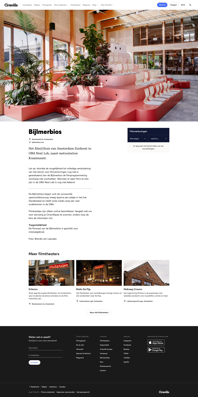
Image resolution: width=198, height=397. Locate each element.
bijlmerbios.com (38, 142)
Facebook (127, 345)
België (44, 387)
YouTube (127, 358)
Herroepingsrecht (83, 392)
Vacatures (103, 353)
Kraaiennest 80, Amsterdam (42, 139)
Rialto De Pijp (83, 289)
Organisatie (104, 345)
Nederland (35, 387)
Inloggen (173, 5)
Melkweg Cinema (133, 289)
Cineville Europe (106, 349)
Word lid (162, 5)
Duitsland (53, 387)
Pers (101, 362)
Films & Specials (60, 5)
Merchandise (105, 358)
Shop (94, 5)
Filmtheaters (75, 5)
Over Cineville (106, 5)
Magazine (86, 5)
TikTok (126, 353)
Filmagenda (47, 5)
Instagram (127, 341)
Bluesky (126, 349)
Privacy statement (48, 392)
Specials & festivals (83, 353)
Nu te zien (80, 345)
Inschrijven (34, 362)
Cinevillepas (27, 5)
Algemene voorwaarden (65, 392)
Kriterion (33, 289)
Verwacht (79, 349)
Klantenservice (105, 366)
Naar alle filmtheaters (99, 312)
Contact (103, 370)
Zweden (62, 387)
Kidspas (37, 5)
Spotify (126, 362)
